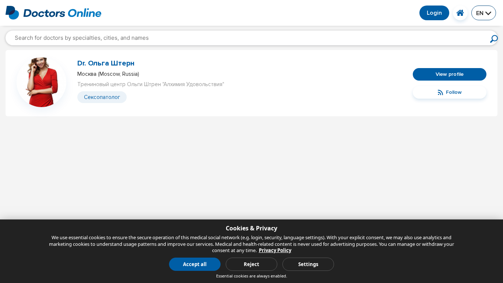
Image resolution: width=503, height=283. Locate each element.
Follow (454, 92)
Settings (308, 264)
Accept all (195, 264)
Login (434, 13)
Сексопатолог (102, 97)
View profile (450, 74)
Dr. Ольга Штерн (105, 63)
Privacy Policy (275, 250)
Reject (251, 264)
